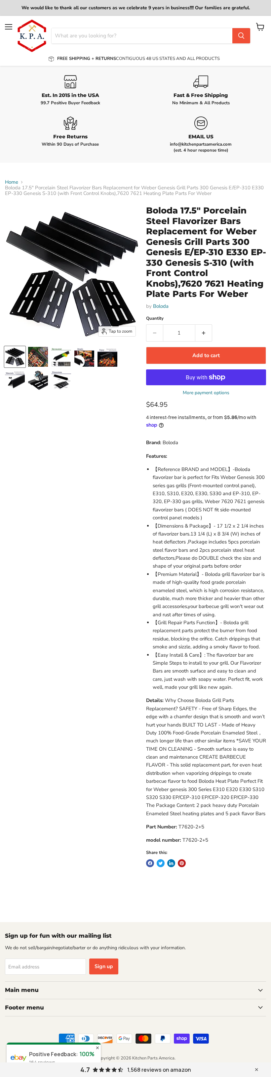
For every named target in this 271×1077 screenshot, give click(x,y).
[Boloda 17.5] (14, 356)
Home (11, 182)
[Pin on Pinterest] (182, 863)
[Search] (241, 35)
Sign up (104, 966)
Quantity (155, 318)
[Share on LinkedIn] (171, 863)
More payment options (206, 393)
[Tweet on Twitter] (161, 863)
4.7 (85, 1069)
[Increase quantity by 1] (203, 333)
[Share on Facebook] (150, 863)
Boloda (161, 306)
